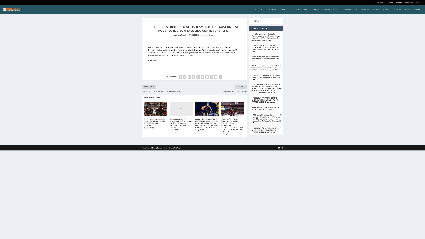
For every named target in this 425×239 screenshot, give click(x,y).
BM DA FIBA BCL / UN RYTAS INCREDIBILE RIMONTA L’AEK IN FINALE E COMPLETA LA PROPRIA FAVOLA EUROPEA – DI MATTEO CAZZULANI (206, 123)
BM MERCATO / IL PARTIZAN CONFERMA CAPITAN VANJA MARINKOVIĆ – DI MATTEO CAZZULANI (266, 130)
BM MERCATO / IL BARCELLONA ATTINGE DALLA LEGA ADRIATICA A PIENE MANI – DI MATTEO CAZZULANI (265, 47)
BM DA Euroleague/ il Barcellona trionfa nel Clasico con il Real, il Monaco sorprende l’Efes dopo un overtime (181, 123)
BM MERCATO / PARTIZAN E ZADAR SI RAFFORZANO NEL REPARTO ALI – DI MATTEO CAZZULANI (265, 100)
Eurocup (211, 35)
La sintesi (407, 9)
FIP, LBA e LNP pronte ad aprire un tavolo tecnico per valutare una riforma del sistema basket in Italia (266, 68)
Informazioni (409, 2)
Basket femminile (302, 9)
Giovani (316, 9)
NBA (355, 9)
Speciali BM (365, 9)
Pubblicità (399, 2)
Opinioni (417, 9)
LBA (255, 9)
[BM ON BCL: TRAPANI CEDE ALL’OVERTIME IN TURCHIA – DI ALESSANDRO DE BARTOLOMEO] (155, 109)
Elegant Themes (156, 148)
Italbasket (326, 9)
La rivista (397, 9)
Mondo (335, 9)
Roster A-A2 (272, 9)
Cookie (391, 2)
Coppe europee (285, 9)
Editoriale (376, 9)
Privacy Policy (381, 2)
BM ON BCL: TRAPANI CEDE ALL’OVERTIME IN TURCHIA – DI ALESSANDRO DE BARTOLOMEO (155, 122)
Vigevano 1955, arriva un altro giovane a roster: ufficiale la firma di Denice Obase (265, 76)
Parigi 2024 (347, 9)
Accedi (417, 2)
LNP (261, 9)
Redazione (184, 35)
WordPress (177, 148)
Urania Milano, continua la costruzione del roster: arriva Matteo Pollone (265, 58)
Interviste (386, 9)
